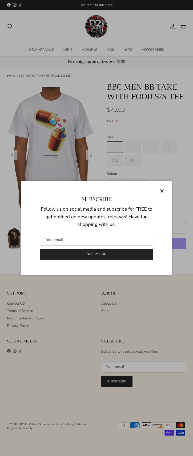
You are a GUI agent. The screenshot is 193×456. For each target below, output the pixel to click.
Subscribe (96, 254)
